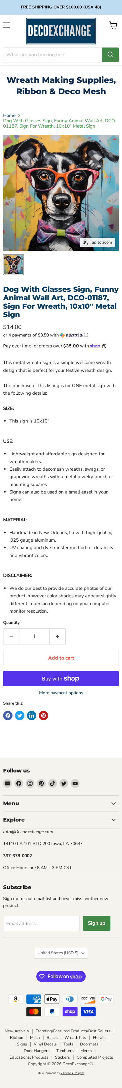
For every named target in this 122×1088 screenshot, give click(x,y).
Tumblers (65, 1051)
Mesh (35, 1037)
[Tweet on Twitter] (19, 715)
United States (58, 953)
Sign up (96, 923)
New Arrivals (17, 1031)
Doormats (89, 1044)
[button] (61, 335)
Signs (22, 1044)
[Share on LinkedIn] (31, 715)
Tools (68, 1044)
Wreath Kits (75, 1037)
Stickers (62, 1057)
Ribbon (16, 1037)
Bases (52, 1037)
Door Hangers (36, 1051)
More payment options (61, 693)
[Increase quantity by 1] (58, 636)
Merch (86, 1051)
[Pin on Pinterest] (43, 715)
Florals (99, 1037)
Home (9, 115)
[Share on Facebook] (8, 715)
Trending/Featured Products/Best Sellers (73, 1031)
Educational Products (28, 1057)
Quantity (11, 622)
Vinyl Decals (45, 1044)
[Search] (110, 55)
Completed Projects (95, 1057)
